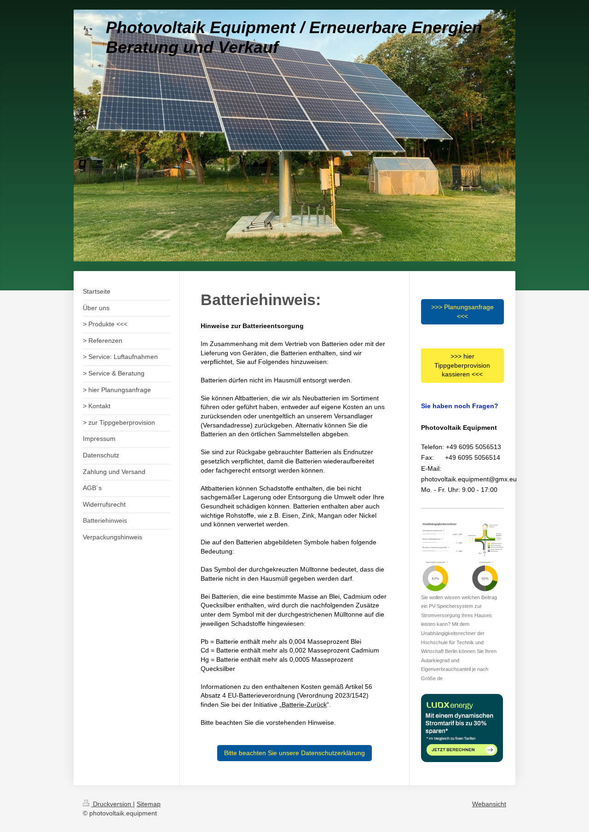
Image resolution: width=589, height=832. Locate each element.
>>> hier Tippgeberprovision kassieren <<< (462, 365)
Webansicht (489, 804)
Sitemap (149, 804)
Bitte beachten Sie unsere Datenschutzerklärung (294, 753)
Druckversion (112, 804)
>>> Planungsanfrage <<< (462, 311)
